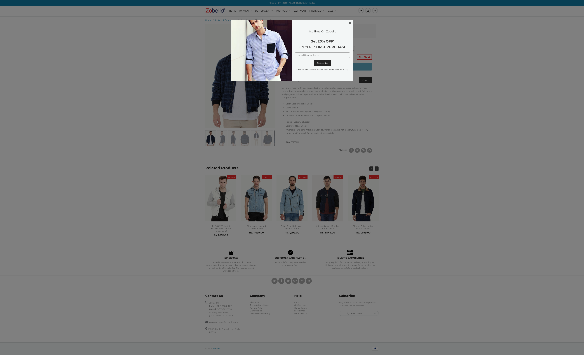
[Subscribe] (322, 63)
